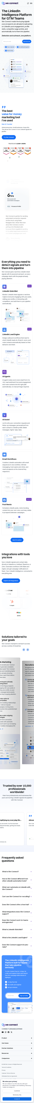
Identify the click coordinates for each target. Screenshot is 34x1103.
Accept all (17, 1099)
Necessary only (17, 1095)
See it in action (17, 540)
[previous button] (27, 649)
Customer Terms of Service (8, 1073)
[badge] (6, 151)
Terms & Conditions (6, 1067)
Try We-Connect (9, 137)
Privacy (3, 1070)
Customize (17, 1091)
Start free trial (26, 41)
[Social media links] (3, 1032)
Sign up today (24, 995)
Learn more (8, 728)
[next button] (23, 649)
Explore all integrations (11, 580)
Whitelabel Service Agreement (9, 1076)
